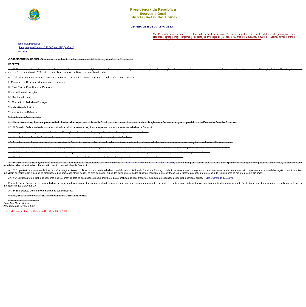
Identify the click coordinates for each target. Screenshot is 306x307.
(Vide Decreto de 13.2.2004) (219, 178)
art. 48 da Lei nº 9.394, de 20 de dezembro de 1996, (148, 162)
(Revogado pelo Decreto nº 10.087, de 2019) (41, 47)
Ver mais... (23, 51)
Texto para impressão (29, 43)
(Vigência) (69, 47)
